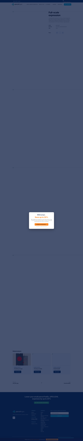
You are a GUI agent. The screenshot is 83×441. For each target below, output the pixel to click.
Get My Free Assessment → (41, 224)
